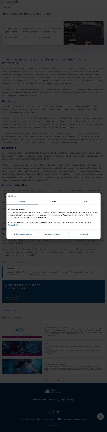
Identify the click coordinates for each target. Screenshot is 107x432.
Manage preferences (52, 234)
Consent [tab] (22, 202)
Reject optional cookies (23, 234)
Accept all (84, 234)
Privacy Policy (13, 225)
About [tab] (85, 202)
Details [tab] (53, 202)
